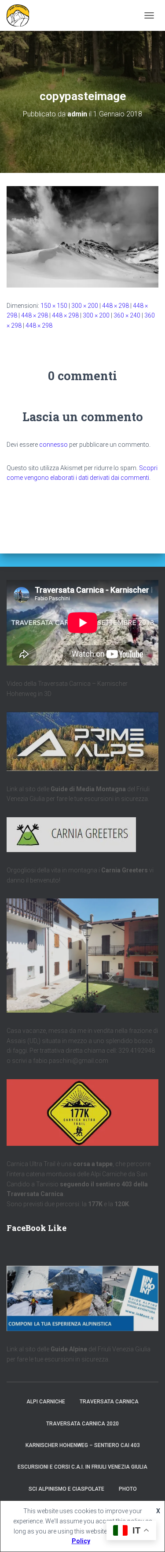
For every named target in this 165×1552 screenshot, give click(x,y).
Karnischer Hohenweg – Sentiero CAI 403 (83, 1445)
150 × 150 (53, 305)
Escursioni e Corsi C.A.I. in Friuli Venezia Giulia (82, 1467)
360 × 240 (127, 315)
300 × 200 (84, 305)
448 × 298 (115, 305)
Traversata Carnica (109, 1402)
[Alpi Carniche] (21, 15)
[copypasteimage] (82, 236)
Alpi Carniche (45, 1402)
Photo (128, 1489)
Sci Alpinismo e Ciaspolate (66, 1489)
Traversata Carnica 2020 (82, 1424)
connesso (53, 444)
